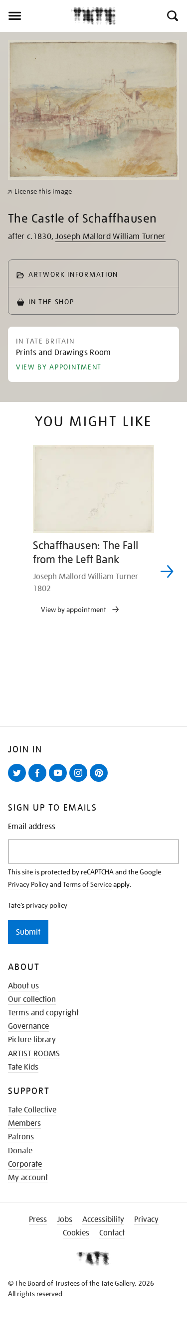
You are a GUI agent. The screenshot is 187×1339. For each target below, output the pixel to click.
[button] (172, 15)
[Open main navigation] (35, 16)
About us (23, 986)
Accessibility (103, 1219)
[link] (39, 191)
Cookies (76, 1233)
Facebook (39, 781)
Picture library (32, 1040)
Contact (112, 1233)
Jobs (64, 1219)
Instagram (80, 781)
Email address (31, 827)
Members (24, 1123)
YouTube (60, 781)
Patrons (21, 1137)
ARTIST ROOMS (34, 1054)
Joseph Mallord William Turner (110, 237)
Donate (20, 1151)
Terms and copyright (43, 1013)
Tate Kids (23, 1067)
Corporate (25, 1164)
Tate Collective (32, 1110)
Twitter (19, 781)
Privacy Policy (28, 884)
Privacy (146, 1219)
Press (38, 1219)
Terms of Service (87, 884)
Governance (28, 1026)
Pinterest (101, 781)
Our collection (32, 999)
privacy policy (46, 905)
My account (28, 1178)
